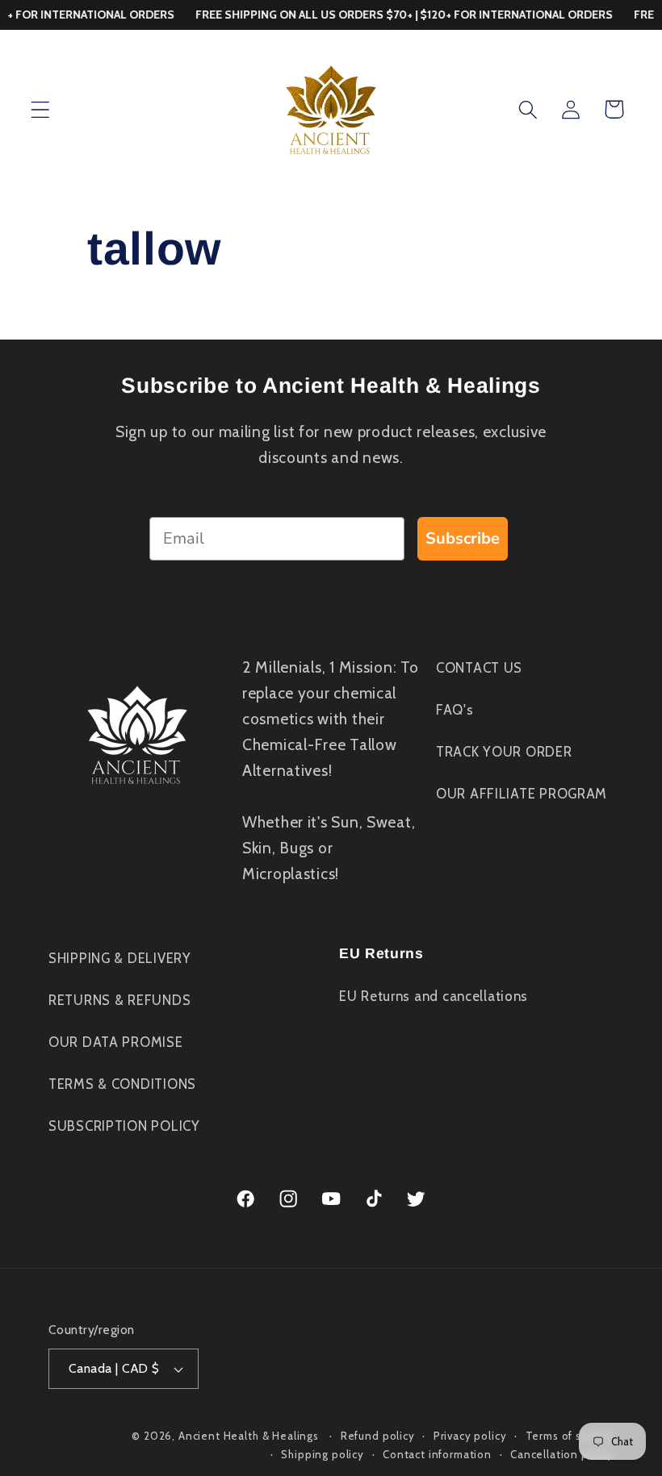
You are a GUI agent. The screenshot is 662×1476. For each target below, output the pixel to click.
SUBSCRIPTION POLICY (124, 1126)
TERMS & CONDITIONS (122, 1084)
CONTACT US (479, 668)
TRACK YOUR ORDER (504, 752)
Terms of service (570, 1435)
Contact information (437, 1454)
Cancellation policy (562, 1454)
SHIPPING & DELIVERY (119, 958)
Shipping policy (322, 1454)
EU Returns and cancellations (433, 996)
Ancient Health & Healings (248, 1435)
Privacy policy (470, 1435)
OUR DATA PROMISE (115, 1042)
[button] (40, 109)
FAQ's (455, 710)
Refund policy (378, 1435)
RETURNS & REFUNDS (119, 1000)
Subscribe (462, 538)
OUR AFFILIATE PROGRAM (521, 794)
